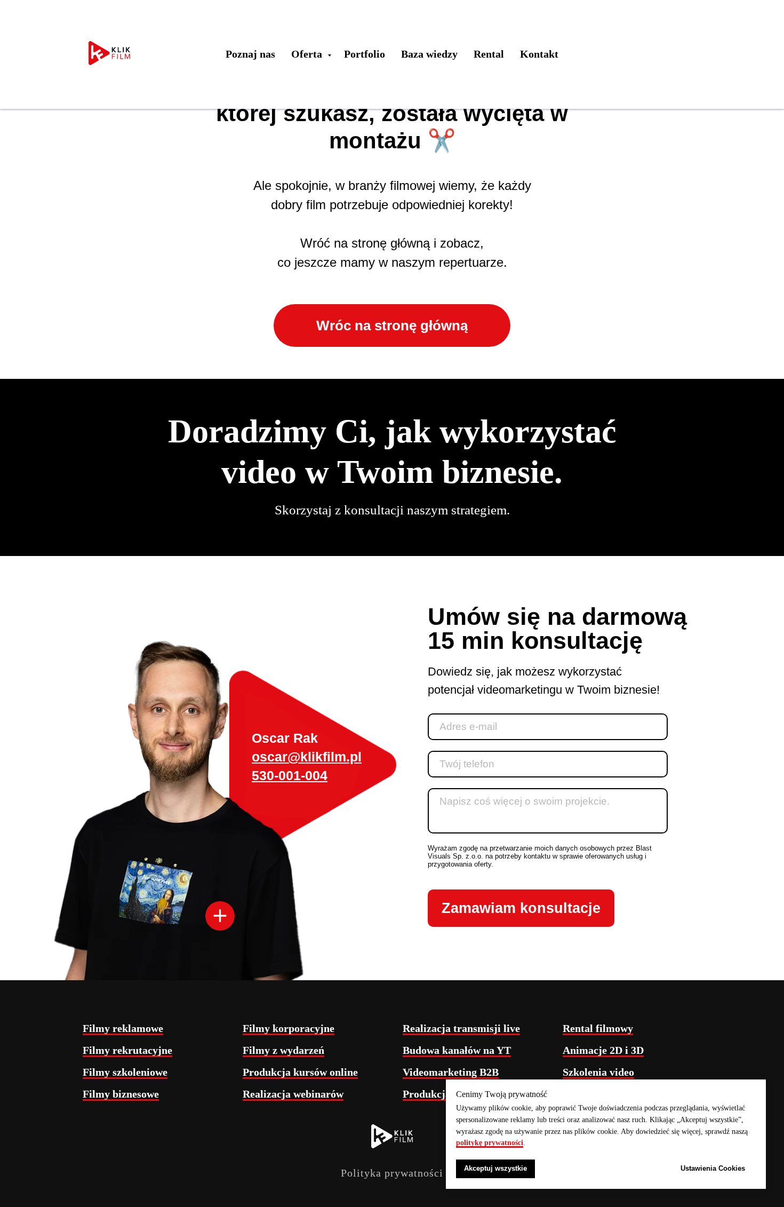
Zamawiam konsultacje (521, 908)
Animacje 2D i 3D (603, 1050)
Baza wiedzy (429, 54)
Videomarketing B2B (451, 1072)
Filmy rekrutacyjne (127, 1050)
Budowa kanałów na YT (457, 1050)
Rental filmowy (598, 1028)
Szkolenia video (598, 1072)
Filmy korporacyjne (288, 1028)
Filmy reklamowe (123, 1028)
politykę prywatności (489, 1143)
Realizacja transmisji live (461, 1028)
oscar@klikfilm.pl (307, 756)
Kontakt (539, 54)
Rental (489, 54)
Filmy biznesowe (121, 1094)
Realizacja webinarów (293, 1094)
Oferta (308, 54)
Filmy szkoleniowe (125, 1072)
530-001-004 (289, 775)
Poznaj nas (250, 54)
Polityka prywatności (392, 1173)
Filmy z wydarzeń (283, 1050)
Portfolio (364, 54)
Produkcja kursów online (300, 1072)
